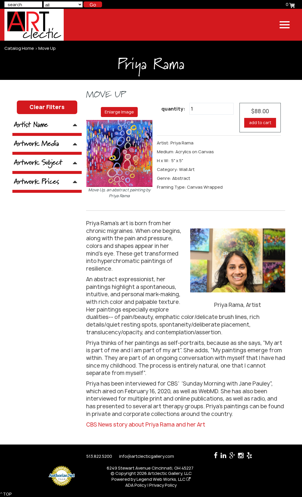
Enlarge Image (119, 112)
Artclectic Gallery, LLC (170, 473)
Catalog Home (19, 48)
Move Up (47, 48)
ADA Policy (135, 485)
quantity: (173, 109)
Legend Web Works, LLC (161, 479)
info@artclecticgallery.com (146, 456)
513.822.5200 (99, 456)
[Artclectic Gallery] (34, 25)
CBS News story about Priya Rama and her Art (145, 424)
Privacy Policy (163, 485)
